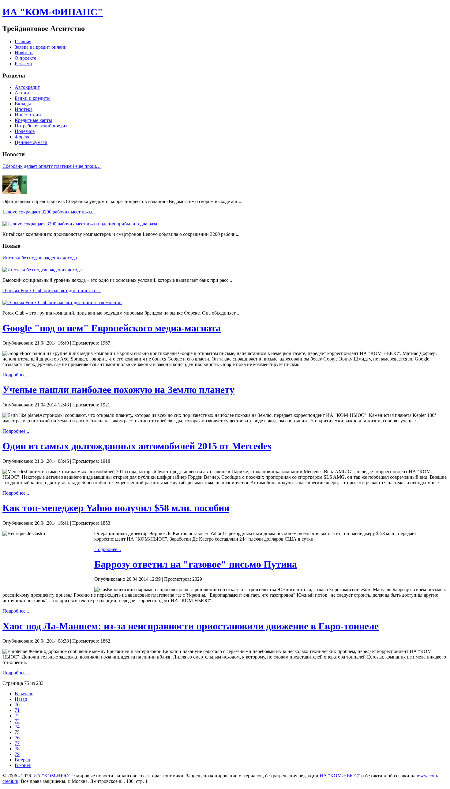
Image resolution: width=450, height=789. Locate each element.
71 (17, 710)
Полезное (25, 131)
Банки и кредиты (33, 98)
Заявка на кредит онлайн (41, 47)
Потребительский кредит (41, 125)
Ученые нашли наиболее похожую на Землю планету (118, 389)
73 (17, 721)
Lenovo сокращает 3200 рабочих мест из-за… (49, 211)
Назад (21, 699)
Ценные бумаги (31, 142)
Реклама (23, 63)
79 (17, 754)
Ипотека (23, 109)
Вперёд (22, 759)
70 (17, 704)
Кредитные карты (33, 120)
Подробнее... (15, 374)
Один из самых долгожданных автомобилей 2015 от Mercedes (136, 445)
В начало (24, 693)
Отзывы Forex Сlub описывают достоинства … (51, 290)
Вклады (23, 103)
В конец (23, 765)
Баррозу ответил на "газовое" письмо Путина (195, 564)
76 (17, 737)
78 (17, 748)
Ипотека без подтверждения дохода (39, 257)
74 (17, 726)
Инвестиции (28, 114)
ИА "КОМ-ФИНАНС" (52, 11)
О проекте (25, 58)
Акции (22, 92)
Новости (24, 52)
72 (17, 715)
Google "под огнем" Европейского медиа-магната (111, 328)
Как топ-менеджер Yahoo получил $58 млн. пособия (115, 507)
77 (17, 743)
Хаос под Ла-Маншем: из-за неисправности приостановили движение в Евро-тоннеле (190, 626)
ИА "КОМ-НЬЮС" (53, 775)
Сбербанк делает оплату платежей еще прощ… (51, 166)
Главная (23, 41)
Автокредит (27, 87)
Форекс (22, 136)
